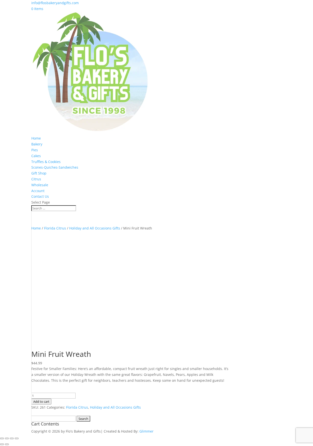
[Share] (12, 438)
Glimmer (146, 431)
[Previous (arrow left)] (2, 444)
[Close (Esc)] (17, 438)
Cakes (36, 155)
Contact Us (40, 196)
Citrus (36, 179)
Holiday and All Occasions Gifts (94, 228)
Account (38, 190)
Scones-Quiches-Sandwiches (54, 167)
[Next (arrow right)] (7, 444)
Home (36, 138)
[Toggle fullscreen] (7, 438)
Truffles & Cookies (46, 161)
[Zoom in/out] (2, 438)
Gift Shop (38, 173)
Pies (34, 150)
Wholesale (39, 185)
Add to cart (41, 401)
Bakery (36, 144)
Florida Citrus (55, 228)
